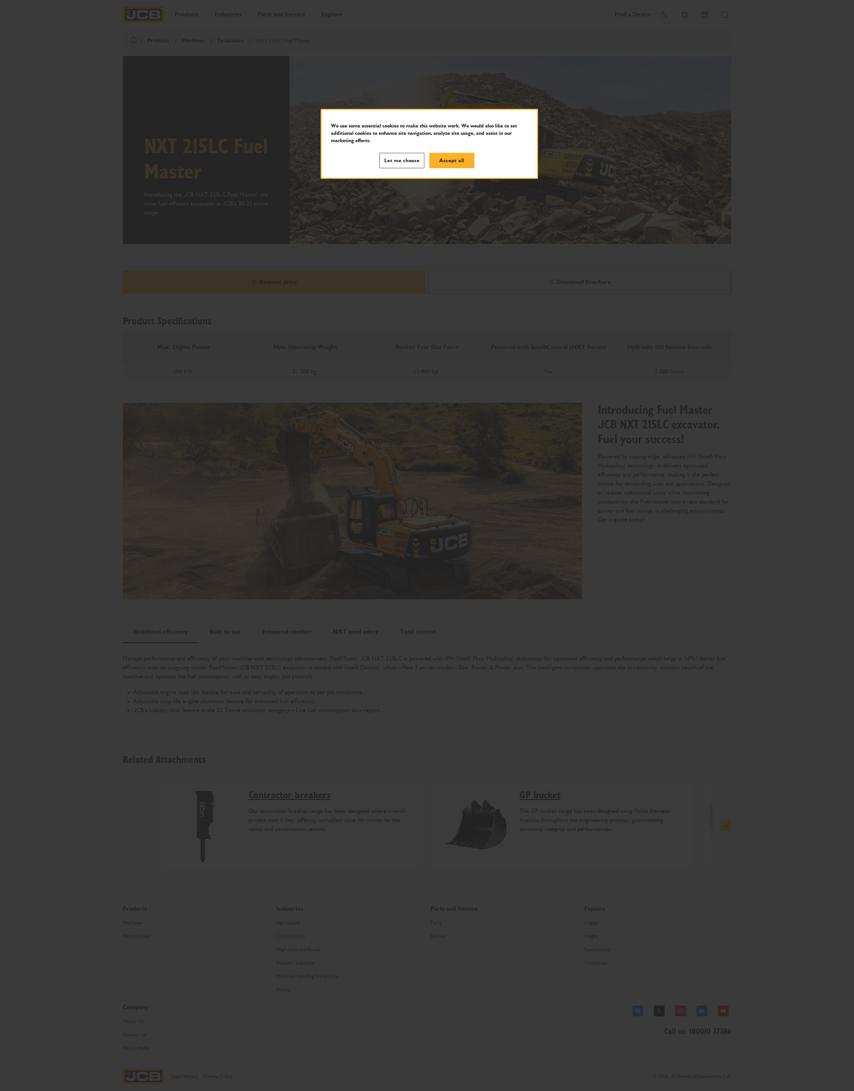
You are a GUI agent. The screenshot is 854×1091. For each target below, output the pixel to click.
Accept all (451, 161)
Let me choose (402, 161)
